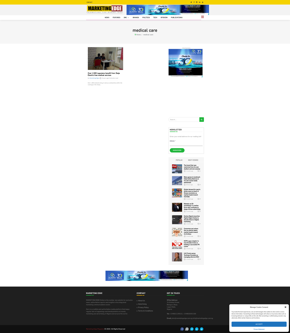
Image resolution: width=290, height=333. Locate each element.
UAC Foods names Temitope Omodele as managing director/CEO (191, 255)
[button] (285, 307)
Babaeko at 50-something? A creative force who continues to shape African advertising (192, 206)
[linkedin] (199, 2)
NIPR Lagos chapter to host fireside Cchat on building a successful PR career (191, 243)
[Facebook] (194, 2)
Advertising (142, 304)
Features (116, 17)
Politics (146, 17)
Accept (259, 324)
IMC (125, 17)
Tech (155, 17)
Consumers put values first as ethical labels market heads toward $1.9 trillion (191, 231)
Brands (136, 17)
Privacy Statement (259, 329)
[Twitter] (191, 2)
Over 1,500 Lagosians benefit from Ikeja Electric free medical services (104, 74)
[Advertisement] (186, 97)
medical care (148, 35)
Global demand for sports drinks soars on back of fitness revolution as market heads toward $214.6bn (192, 193)
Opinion (164, 17)
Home (139, 35)
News (107, 17)
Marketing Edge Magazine (95, 329)
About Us (141, 301)
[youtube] (202, 2)
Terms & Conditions (145, 311)
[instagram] (196, 2)
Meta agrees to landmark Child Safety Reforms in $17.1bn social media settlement (192, 179)
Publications (176, 17)
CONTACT (89, 2)
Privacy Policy (143, 307)
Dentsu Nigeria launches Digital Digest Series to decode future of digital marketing (192, 218)
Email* (172, 141)
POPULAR (179, 160)
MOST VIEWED (193, 160)
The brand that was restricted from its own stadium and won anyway (192, 167)
